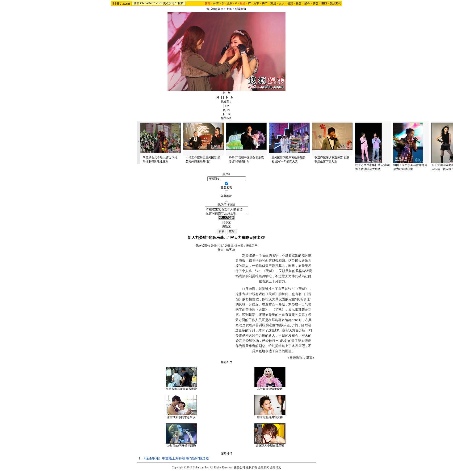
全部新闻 (263, 467)
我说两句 (335, 3)
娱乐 (229, 3)
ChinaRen (146, 3)
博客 (316, 3)
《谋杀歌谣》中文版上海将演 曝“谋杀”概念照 (175, 458)
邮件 (307, 3)
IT (249, 3)
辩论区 (226, 226)
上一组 (226, 93)
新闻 (229, 9)
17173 (158, 3)
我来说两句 (203, 245)
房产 (265, 3)
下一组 (226, 114)
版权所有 (251, 467)
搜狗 (181, 3)
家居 (273, 3)
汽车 (256, 3)
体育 (216, 3)
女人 (282, 3)
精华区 (226, 222)
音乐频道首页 (214, 9)
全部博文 (275, 467)
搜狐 (136, 3)
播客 (299, 3)
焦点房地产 (170, 3)
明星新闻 (241, 9)
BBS (324, 3)
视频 (290, 3)
